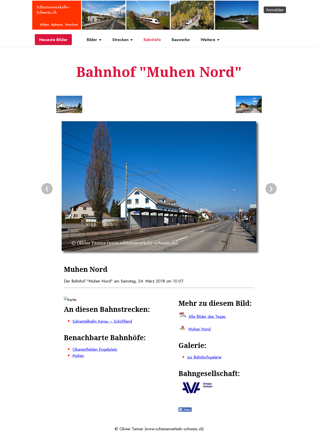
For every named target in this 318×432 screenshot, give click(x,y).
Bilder (92, 40)
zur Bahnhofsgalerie (204, 357)
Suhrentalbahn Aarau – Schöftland (102, 321)
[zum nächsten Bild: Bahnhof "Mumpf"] (249, 105)
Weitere (208, 40)
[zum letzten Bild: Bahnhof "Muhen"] (69, 105)
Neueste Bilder (53, 40)
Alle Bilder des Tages (207, 316)
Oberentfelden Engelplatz (94, 349)
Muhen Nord (199, 329)
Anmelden (275, 10)
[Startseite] (56, 28)
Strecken (120, 40)
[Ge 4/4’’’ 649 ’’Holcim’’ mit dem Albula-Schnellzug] (192, 28)
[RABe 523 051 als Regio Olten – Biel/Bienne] (148, 28)
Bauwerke (181, 40)
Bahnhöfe (152, 40)
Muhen (78, 355)
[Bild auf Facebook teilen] (185, 410)
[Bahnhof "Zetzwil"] (103, 28)
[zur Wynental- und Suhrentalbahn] (197, 392)
